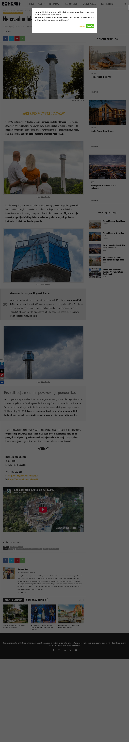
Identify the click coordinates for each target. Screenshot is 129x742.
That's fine (90, 26)
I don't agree (82, 27)
